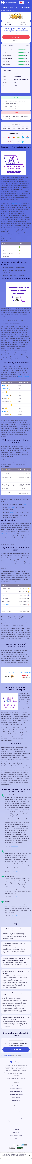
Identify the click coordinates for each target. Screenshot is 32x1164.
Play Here (17, 37)
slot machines (16, 203)
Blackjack (11, 507)
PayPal (4, 411)
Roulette (12, 512)
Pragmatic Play (9, 672)
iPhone (3, 534)
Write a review (16, 1049)
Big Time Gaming (26, 672)
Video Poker (5, 605)
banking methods (23, 376)
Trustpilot (14, 846)
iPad (7, 534)
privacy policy (5, 1156)
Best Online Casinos (6, 1055)
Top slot (25, 504)
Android (12, 534)
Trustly (4, 385)
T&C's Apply (16, 40)
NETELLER (5, 389)
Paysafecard (5, 395)
